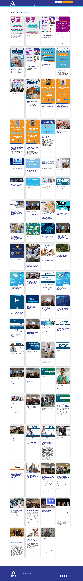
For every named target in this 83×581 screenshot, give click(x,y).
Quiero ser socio (37, 5)
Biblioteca (51, 5)
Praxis (56, 5)
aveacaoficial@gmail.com (28, 575)
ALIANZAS (70, 5)
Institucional (28, 5)
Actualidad (62, 5)
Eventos (44, 5)
